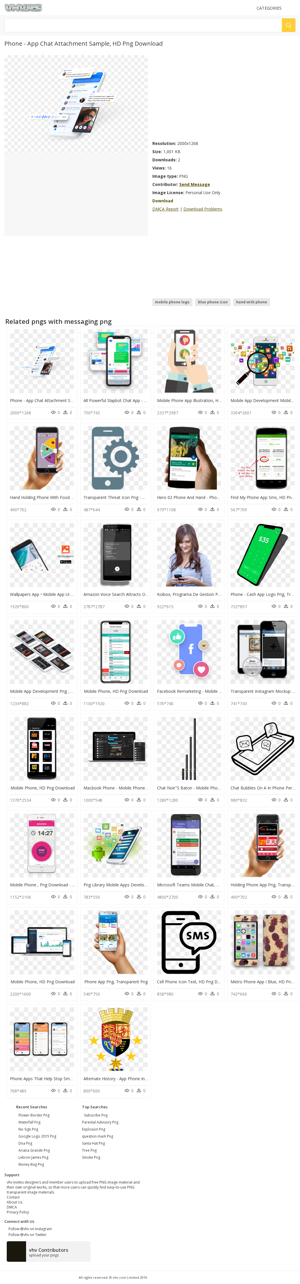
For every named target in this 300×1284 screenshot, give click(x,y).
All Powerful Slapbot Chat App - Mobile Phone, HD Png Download (145, 400)
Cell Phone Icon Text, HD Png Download (195, 981)
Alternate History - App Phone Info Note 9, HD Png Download (142, 1078)
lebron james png (33, 1157)
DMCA (12, 1207)
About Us (14, 1202)
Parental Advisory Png (100, 1122)
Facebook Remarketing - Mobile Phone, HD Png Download (213, 691)
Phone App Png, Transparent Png (116, 981)
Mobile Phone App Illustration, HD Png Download (204, 400)
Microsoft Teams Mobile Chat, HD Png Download (204, 885)
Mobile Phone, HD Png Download (116, 691)
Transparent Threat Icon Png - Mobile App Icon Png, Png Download (147, 497)
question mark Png (97, 1136)
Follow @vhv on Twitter (27, 1234)
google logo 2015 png (37, 1136)
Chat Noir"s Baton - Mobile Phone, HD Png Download (208, 788)
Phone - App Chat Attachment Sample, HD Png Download (65, 400)
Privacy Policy (18, 1212)
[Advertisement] (224, 96)
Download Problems (202, 209)
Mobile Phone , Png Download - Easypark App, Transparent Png (70, 885)
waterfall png (29, 1122)
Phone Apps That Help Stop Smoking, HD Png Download (64, 1078)
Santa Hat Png (93, 1143)
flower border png (34, 1115)
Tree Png (89, 1150)
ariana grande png (34, 1150)
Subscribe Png (96, 1115)
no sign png (28, 1129)
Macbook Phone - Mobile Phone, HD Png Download (133, 788)
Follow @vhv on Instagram (29, 1228)
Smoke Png (91, 1157)
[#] (76, 103)
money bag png (31, 1164)
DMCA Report (165, 209)
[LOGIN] (293, 8)
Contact (13, 1197)
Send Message (194, 184)
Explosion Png (93, 1129)
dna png (25, 1143)
